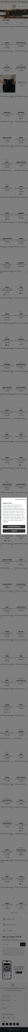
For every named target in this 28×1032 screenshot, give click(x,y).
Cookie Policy (5, 521)
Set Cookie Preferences (14, 526)
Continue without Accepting (20, 499)
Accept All (14, 531)
